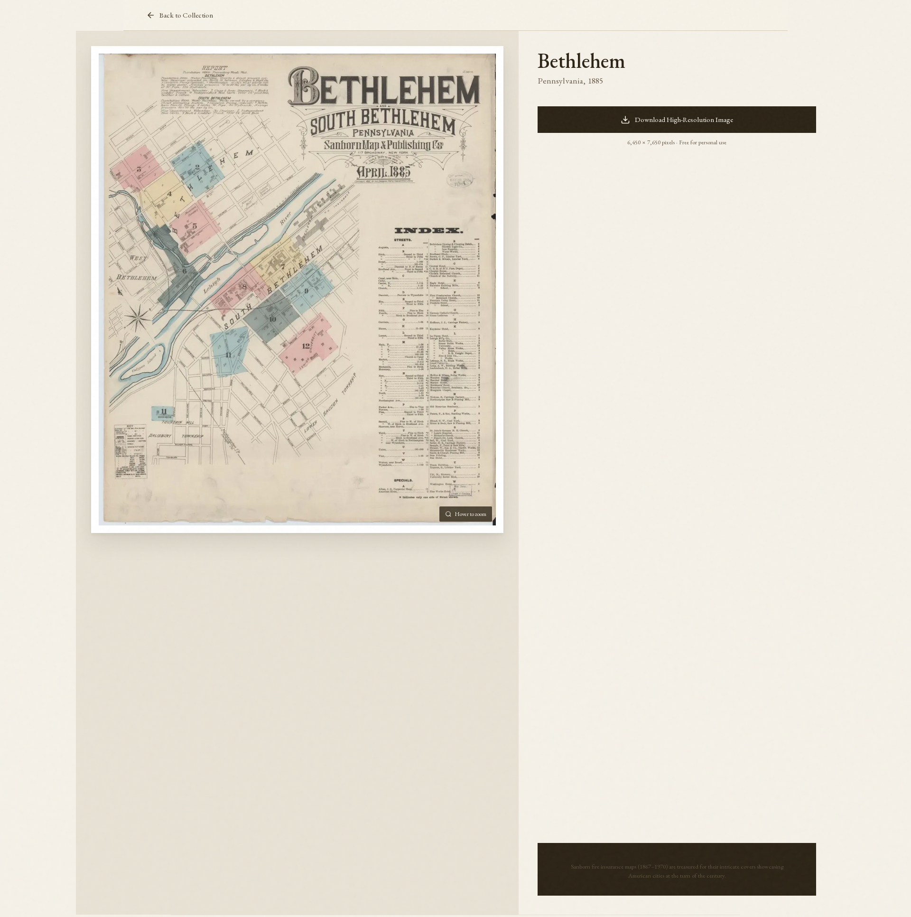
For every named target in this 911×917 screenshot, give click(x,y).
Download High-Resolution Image (684, 119)
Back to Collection (186, 15)
